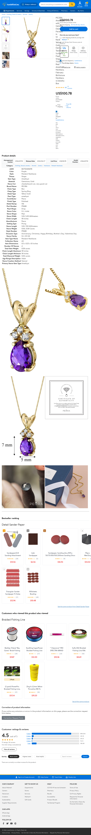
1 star (29, 743)
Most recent (13, 756)
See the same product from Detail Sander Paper (73, 606)
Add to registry (81, 67)
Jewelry (30, 14)
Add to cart (73, 29)
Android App (6, 816)
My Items (81, 11)
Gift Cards (28, 800)
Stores (27, 791)
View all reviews (9, 749)
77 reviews (69, 87)
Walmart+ (28, 797)
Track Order (58, 777)
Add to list (67, 67)
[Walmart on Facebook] (3, 823)
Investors (5, 797)
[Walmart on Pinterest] (15, 823)
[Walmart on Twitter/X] (7, 823)
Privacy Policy (74, 791)
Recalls (49, 794)
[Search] (72, 4)
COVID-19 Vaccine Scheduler (56, 788)
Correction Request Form (13, 718)
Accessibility (51, 797)
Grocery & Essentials (38, 11)
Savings (27, 11)
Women (25, 14)
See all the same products (80, 701)
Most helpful (40, 756)
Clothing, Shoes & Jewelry (14, 14)
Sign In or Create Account (26, 777)
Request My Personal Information (76, 798)
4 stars (29, 736)
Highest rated (27, 756)
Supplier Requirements (9, 803)
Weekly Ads (72, 777)
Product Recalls (52, 800)
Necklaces (47, 166)
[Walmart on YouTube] (11, 823)
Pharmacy (64, 11)
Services (19, 11)
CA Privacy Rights (75, 794)
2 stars (29, 741)
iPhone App (5, 813)
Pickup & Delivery (53, 11)
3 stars (29, 738)
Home (3, 14)
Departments (10, 11)
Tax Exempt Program (53, 803)
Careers (72, 11)
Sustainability (6, 800)
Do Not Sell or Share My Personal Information (77, 803)
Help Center (44, 777)
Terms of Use (74, 788)
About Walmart (7, 788)
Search (85, 756)
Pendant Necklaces (56, 166)
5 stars (29, 733)
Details (76, 63)
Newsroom (5, 794)
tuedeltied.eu (60, 120)
